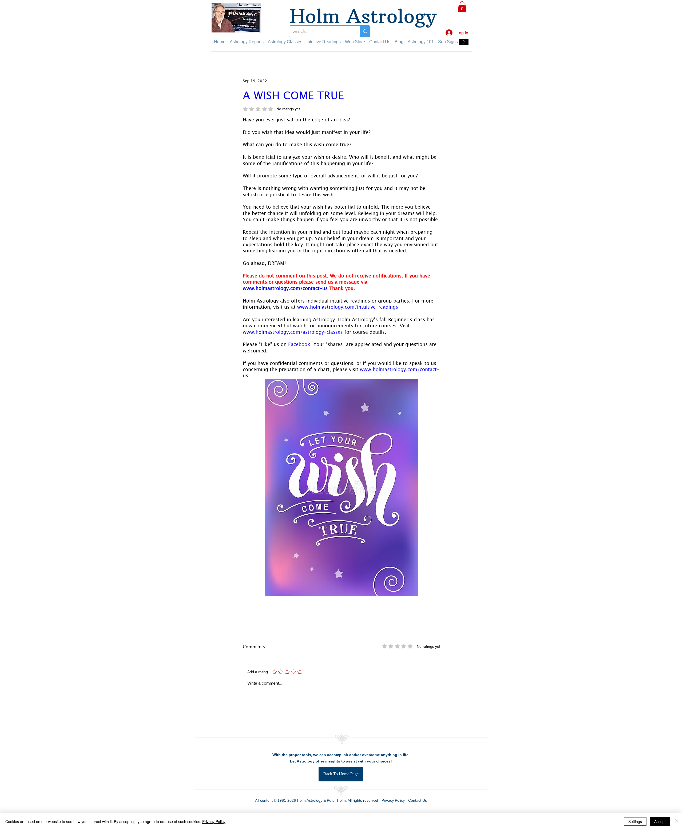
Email (560, 133)
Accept (660, 821)
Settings (635, 821)
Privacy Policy (213, 821)
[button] (669, 11)
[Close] (676, 821)
